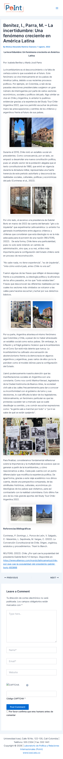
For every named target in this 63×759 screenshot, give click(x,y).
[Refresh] (27, 685)
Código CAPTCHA (15, 698)
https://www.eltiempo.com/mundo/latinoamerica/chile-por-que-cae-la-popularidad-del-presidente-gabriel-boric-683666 (30, 564)
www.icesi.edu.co (31, 752)
